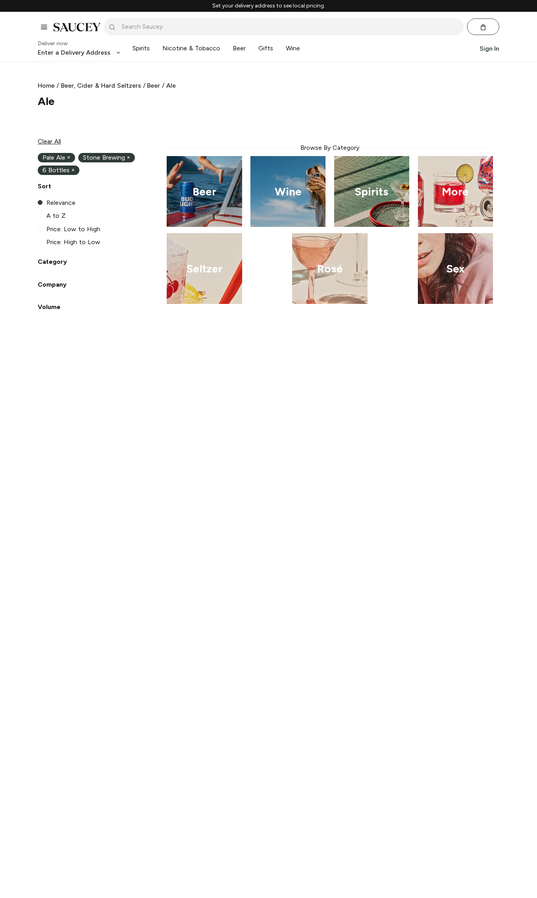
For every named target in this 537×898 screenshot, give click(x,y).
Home (46, 85)
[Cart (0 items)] (483, 27)
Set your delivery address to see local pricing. (268, 6)
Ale (171, 85)
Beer (153, 85)
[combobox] (289, 26)
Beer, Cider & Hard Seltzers (101, 85)
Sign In (489, 48)
